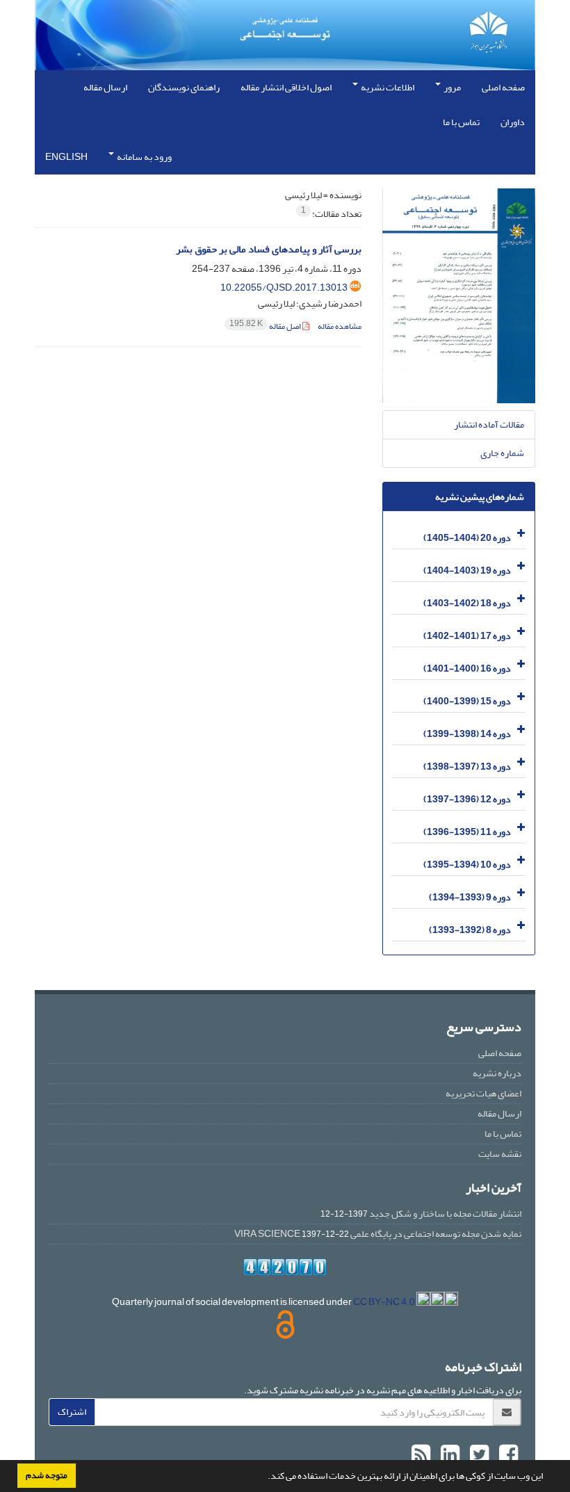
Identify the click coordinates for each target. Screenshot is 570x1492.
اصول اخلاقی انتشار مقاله (286, 87)
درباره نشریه (497, 1073)
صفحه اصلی (503, 87)
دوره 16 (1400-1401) (467, 668)
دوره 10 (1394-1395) (467, 864)
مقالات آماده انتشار (489, 424)
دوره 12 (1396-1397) (467, 799)
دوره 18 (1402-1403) (467, 603)
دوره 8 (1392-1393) (470, 930)
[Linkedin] (448, 1455)
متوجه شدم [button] (46, 1475)
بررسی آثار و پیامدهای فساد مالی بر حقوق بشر (268, 249)
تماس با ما (461, 122)
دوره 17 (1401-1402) (467, 635)
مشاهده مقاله (339, 326)
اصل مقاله (265, 326)
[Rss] (421, 1455)
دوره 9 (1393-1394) (470, 897)
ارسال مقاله (105, 87)
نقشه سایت (499, 1153)
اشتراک (72, 1411)
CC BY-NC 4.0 (384, 1301)
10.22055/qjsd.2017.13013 (284, 287)
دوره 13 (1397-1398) (467, 766)
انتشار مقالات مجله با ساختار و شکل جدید (445, 1213)
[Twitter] (477, 1455)
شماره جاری (502, 453)
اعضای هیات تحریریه (483, 1093)
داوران (512, 122)
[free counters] (285, 1267)
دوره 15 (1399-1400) (467, 701)
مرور (451, 87)
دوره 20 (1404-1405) (467, 537)
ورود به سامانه (143, 156)
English (66, 156)
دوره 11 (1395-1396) (467, 831)
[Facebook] (506, 1455)
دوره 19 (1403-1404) (467, 570)
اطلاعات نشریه (386, 87)
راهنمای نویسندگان (184, 87)
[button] (264, 1477)
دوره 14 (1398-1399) (467, 733)
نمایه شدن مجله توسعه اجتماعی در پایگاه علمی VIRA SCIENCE (377, 1233)
